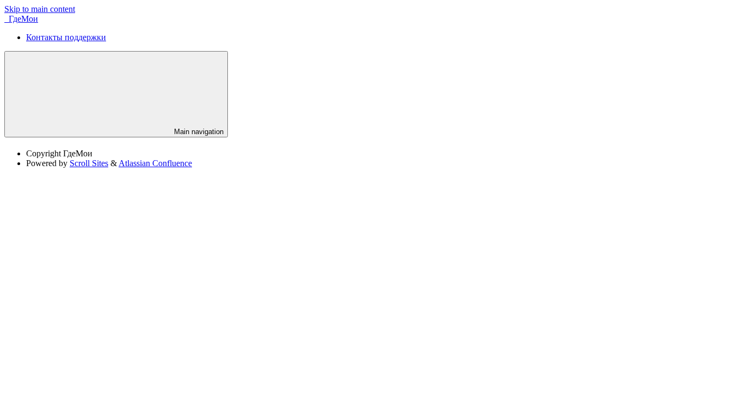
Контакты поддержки (66, 37)
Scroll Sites (89, 163)
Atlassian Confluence (155, 163)
